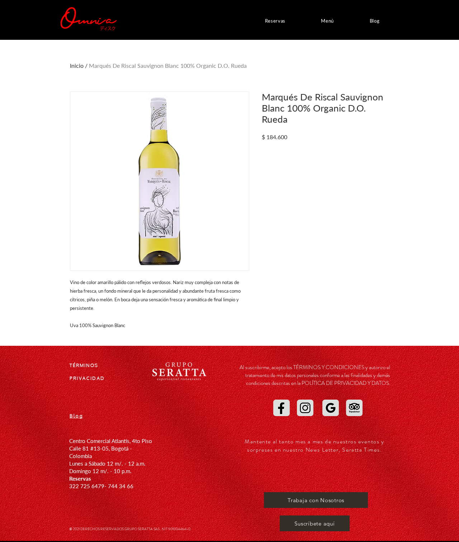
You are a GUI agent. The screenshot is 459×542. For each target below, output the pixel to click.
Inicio (77, 65)
